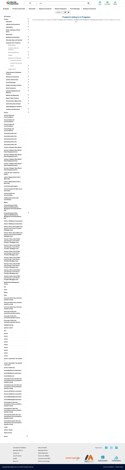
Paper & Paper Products (12, 98)
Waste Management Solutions (14, 106)
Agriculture (9, 21)
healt (5, 295)
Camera (12, 66)
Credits (15, 458)
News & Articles (42, 447)
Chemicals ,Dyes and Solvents (14, 40)
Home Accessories (11, 88)
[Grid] (65, 12)
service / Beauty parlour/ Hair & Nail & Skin (12, 177)
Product (6, 19)
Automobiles (32, 8)
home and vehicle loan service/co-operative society (13, 298)
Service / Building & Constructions (13, 221)
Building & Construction (89, 8)
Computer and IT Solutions (13, 43)
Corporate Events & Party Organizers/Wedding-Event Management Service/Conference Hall (12, 205)
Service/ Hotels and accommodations (9, 120)
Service (6, 112)
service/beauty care (9, 376)
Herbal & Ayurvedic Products (13, 85)
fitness (5, 292)
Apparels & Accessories (45, 8)
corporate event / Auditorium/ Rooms (11, 172)
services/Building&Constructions (12, 396)
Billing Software (12, 45)
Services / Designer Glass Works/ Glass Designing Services (13, 168)
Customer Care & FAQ (44, 458)
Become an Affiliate (43, 456)
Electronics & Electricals (12, 77)
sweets (6, 427)
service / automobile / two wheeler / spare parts (13, 363)
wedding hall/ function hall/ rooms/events (11, 198)
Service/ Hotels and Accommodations (9, 115)
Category (6, 8)
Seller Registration (43, 453)
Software (10, 55)
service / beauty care (9, 367)
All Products (7, 16)
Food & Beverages (75, 8)
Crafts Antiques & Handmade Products (13, 72)
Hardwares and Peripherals (14, 58)
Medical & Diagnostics (61, 8)
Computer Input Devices (16, 63)
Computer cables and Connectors (13, 48)
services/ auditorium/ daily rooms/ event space (13, 189)
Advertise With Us (18, 450)
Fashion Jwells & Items (12, 79)
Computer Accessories (15, 60)
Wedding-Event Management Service (11, 282)
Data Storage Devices (13, 52)
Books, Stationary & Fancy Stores (13, 30)
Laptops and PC (12, 69)
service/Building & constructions (12, 370)
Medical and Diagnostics (12, 95)
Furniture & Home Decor (18, 8)
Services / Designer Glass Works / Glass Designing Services (13, 150)
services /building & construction (13, 391)
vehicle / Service (8, 430)
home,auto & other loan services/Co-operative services (12, 311)
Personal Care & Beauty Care (13, 101)
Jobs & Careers (17, 456)
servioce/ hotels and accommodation (9, 193)
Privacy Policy (119, 467)
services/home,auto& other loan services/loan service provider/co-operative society (13, 414)
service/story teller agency (11, 186)
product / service (8, 327)
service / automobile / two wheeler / (13, 358)
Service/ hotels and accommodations (9, 124)
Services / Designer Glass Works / (13, 147)
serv (5, 330)
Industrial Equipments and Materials (13, 91)
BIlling (5, 202)
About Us (15, 461)
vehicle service (8, 432)
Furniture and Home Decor (13, 109)
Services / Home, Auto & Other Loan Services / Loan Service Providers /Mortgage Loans (12, 251)
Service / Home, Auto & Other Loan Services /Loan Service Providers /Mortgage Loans (13, 226)
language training (8, 325)
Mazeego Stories (43, 450)
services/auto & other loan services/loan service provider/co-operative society (13, 402)
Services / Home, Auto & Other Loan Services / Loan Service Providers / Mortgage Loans (12, 239)
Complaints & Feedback (19, 447)
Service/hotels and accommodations (9, 129)
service (6, 333)
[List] (68, 12)
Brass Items (9, 34)
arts (5, 286)
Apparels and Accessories (13, 24)
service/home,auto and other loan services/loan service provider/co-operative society (13, 378)
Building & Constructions (12, 37)
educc (5, 289)
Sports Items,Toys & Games (13, 103)
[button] (59, 12)
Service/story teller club (10, 133)
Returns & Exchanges (44, 461)
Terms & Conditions (108, 467)
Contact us (16, 453)
